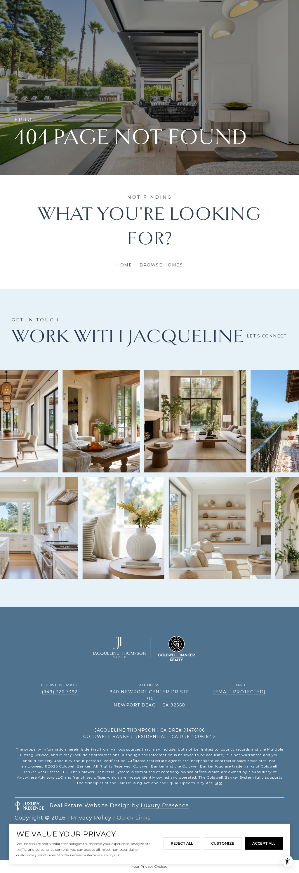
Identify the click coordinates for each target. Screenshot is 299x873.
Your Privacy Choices (149, 866)
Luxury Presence (165, 805)
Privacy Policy (91, 818)
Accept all (263, 843)
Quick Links (134, 818)
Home (124, 265)
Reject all (182, 843)
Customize (222, 843)
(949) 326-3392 (60, 691)
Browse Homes (161, 265)
